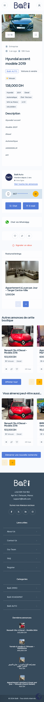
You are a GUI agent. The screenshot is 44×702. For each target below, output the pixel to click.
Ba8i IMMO (12, 588)
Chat (15, 206)
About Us (11, 531)
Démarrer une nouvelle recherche (21, 455)
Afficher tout (11, 382)
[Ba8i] (22, 5)
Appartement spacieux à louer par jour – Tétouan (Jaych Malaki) (22, 683)
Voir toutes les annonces (26, 184)
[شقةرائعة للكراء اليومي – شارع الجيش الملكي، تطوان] (22, 660)
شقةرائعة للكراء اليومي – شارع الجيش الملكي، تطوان (22, 665)
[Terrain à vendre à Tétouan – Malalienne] (22, 642)
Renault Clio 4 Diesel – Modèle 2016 (22, 630)
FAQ (9, 558)
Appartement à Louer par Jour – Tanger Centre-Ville (21, 289)
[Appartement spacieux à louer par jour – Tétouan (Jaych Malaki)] (22, 677)
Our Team (11, 549)
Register (11, 567)
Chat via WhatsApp (20, 222)
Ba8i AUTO (12, 606)
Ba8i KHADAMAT (15, 597)
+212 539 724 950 (22, 492)
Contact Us (12, 540)
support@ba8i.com (22, 499)
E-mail (32, 206)
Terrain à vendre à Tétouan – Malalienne (22, 647)
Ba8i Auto (18, 175)
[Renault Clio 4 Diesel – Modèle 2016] (22, 625)
